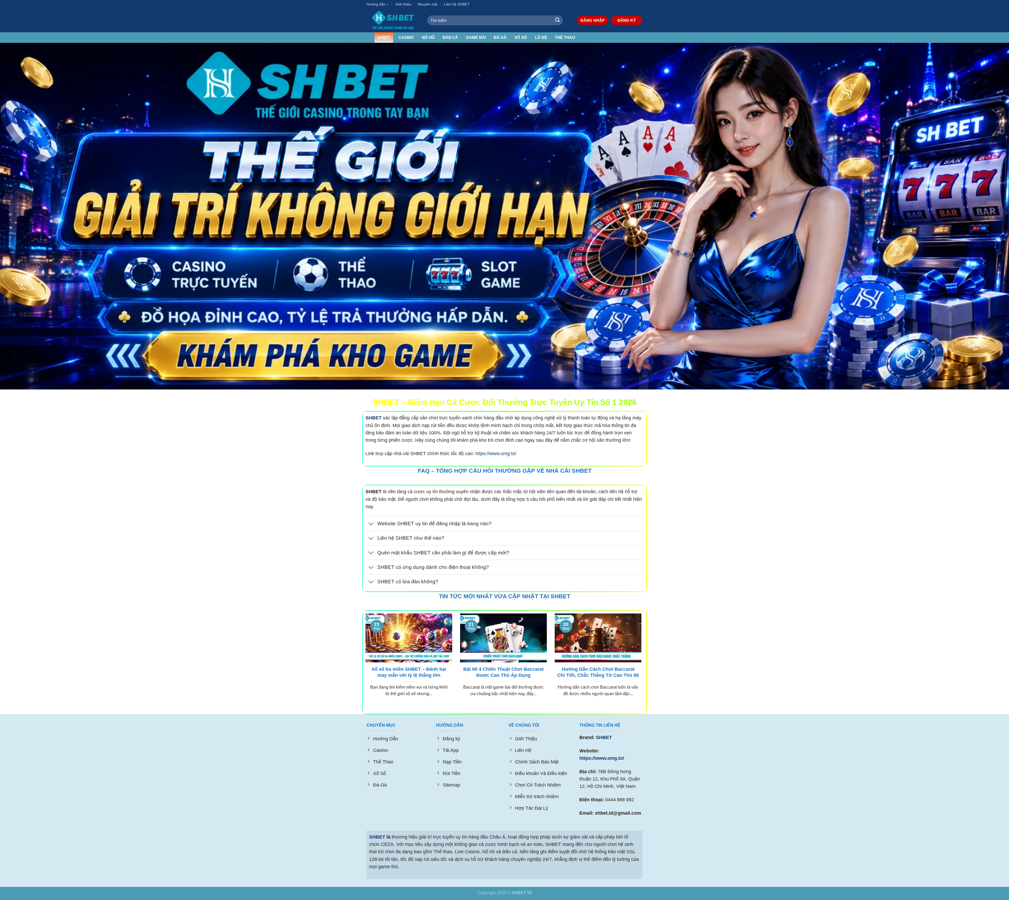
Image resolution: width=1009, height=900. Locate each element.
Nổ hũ (428, 37)
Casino (406, 37)
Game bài (476, 37)
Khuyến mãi (427, 4)
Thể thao (565, 37)
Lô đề (541, 37)
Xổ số (520, 37)
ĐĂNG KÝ (626, 20)
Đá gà (500, 37)
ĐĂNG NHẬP (592, 20)
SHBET (383, 37)
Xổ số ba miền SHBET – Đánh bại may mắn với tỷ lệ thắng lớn (409, 672)
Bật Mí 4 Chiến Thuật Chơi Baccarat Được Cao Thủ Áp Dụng (503, 672)
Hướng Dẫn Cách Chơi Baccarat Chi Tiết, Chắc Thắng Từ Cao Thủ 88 (598, 672)
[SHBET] (393, 20)
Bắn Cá (450, 37)
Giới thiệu (403, 4)
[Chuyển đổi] (371, 524)
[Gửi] (557, 20)
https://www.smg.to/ (495, 453)
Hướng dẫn (376, 4)
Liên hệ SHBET (457, 4)
